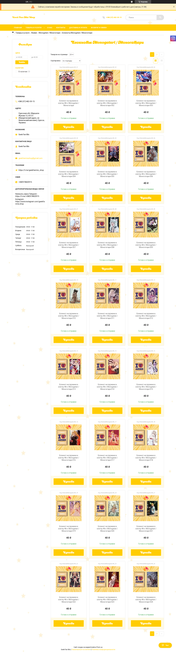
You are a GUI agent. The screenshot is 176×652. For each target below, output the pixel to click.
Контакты (60, 28)
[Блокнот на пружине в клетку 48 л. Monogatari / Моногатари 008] (107, 224)
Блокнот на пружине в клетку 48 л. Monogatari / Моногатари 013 (68, 386)
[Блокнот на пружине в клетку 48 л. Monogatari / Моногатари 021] (146, 508)
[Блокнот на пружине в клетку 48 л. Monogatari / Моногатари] (69, 83)
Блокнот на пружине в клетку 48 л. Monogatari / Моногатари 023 (107, 599)
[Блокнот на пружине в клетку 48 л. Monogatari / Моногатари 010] (69, 295)
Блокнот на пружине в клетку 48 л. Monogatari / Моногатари (68, 103)
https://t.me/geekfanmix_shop (31, 170)
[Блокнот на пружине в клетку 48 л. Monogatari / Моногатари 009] (146, 224)
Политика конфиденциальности (103, 649)
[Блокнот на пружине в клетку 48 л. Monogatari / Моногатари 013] (69, 366)
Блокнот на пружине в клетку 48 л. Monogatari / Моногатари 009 (146, 245)
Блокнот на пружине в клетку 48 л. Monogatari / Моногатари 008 (107, 245)
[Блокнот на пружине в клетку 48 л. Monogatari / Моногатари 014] (107, 366)
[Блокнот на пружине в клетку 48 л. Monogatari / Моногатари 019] (69, 508)
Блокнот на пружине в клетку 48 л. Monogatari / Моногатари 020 (107, 528)
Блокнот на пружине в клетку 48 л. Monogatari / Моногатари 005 (107, 174)
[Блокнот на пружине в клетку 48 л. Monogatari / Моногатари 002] (107, 83)
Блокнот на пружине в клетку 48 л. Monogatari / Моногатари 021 (146, 528)
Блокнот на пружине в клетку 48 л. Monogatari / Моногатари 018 (146, 457)
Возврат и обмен (99, 28)
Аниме (34, 33)
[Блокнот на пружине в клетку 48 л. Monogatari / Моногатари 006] (146, 154)
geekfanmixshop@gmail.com (31, 158)
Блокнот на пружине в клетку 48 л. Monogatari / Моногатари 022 (68, 599)
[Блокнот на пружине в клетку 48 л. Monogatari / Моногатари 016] (69, 437)
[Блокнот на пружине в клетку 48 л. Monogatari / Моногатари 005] (107, 154)
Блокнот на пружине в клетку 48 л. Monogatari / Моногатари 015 (146, 386)
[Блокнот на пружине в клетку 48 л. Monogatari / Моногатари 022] (69, 579)
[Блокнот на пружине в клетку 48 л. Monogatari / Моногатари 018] (146, 437)
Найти (22, 62)
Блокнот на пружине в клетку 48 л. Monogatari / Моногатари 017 (107, 457)
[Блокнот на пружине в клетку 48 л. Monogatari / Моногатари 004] (69, 154)
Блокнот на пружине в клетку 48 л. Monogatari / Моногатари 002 (107, 103)
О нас (49, 28)
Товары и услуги (33, 28)
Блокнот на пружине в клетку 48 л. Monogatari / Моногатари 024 (146, 599)
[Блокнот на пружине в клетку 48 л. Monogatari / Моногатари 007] (69, 224)
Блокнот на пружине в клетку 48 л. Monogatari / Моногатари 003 (146, 103)
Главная (18, 28)
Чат (167, 645)
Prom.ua (99, 647)
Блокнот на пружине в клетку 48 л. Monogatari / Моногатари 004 (68, 174)
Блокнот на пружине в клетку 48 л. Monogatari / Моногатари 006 (146, 174)
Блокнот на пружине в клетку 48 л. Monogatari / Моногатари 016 (68, 457)
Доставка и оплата (78, 28)
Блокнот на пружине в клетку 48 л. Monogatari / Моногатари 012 (146, 316)
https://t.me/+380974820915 (27, 196)
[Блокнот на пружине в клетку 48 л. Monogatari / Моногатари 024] (146, 579)
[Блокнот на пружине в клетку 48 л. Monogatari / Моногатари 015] (146, 366)
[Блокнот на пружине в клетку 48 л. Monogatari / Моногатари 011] (107, 295)
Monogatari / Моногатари (49, 33)
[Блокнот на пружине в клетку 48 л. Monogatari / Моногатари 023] (107, 579)
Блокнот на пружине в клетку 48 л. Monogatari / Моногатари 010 (68, 316)
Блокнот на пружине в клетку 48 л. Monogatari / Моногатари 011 (107, 316)
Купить (68, 127)
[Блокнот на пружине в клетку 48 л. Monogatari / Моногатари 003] (146, 83)
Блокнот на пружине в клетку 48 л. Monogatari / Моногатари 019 (68, 528)
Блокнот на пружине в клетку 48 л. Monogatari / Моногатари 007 (68, 245)
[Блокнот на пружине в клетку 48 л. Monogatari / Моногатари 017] (107, 437)
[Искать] (160, 17)
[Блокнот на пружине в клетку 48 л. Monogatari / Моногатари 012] (146, 295)
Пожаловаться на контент (81, 649)
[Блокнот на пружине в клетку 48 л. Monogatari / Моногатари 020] (107, 508)
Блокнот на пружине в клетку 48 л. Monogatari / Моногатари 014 (107, 386)
